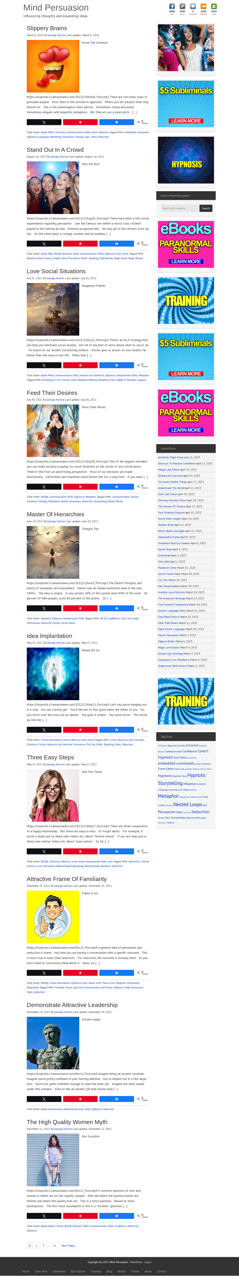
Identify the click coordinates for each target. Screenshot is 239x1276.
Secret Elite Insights (170, 518)
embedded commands (136, 132)
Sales (94, 136)
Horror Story (206, 769)
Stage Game (120, 258)
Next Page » (68, 1245)
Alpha (44, 1109)
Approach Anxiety (176, 745)
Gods (73, 380)
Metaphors (104, 380)
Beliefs (58, 253)
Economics (191, 757)
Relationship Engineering (70, 866)
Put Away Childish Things (172, 482)
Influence (103, 132)
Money (169, 805)
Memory (193, 790)
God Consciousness (89, 987)
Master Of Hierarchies (55, 514)
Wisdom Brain (166, 524)
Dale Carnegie (136, 739)
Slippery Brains (47, 28)
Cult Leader (132, 618)
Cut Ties (163, 580)
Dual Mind (179, 757)
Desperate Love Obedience (173, 659)
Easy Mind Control (168, 616)
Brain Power (44, 258)
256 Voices (162, 745)
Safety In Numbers (126, 380)
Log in (147, 1262)
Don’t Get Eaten (167, 494)
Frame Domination (51, 739)
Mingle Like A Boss (169, 469)
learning (173, 789)
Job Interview (65, 744)
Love (110, 861)
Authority (69, 1109)
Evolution (206, 763)
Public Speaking (90, 258)
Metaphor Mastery (87, 380)
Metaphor (143, 375)
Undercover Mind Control (172, 666)
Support (142, 380)
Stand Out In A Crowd (55, 149)
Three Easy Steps (50, 757)
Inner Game (122, 253)
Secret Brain (165, 549)
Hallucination (186, 769)
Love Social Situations (56, 271)
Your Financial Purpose (171, 512)
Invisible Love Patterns (171, 592)
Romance (106, 866)
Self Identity (106, 258)
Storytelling (100, 501)
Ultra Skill (164, 561)
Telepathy (170, 822)
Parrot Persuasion (168, 635)
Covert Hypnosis (119, 739)
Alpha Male (47, 132)
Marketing (55, 136)
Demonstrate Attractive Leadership (72, 1005)
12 (54, 1245)
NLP (113, 380)
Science (187, 812)
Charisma (59, 132)
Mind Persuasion (56, 7)
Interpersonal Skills (126, 375)
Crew (58, 380)
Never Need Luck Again (171, 531)
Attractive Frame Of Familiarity (67, 879)
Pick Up (90, 744)
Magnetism (33, 987)
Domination (33, 623)
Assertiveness (55, 1109)
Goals (177, 768)
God (75, 987)
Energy (198, 764)
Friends (66, 380)
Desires (134, 496)
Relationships (92, 866)
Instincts (31, 866)
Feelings (42, 501)
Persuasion (68, 136)
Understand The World (171, 488)
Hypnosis (46, 618)
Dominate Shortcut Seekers (174, 543)
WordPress (136, 1262)
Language (43, 136)
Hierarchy (46, 623)
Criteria (145, 861)
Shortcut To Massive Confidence (177, 463)
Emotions (32, 501)
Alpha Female (55, 1226)
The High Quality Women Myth (67, 1122)
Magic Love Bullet (169, 647)
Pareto (56, 623)
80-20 (103, 618)
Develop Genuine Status (172, 500)
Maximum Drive (167, 567)
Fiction (42, 744)
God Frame (106, 987)
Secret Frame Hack (169, 574)
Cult (123, 618)
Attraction (134, 861)
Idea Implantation (49, 635)
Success (162, 822)
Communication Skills (78, 132)
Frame (68, 987)
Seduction (103, 136)
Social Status (68, 623)
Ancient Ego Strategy (170, 653)
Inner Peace (102, 983)
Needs (64, 501)
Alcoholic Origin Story (170, 457)
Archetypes (48, 380)
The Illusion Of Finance (171, 506)
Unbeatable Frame (169, 537)
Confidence (114, 618)
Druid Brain (164, 555)
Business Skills (71, 253)
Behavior (31, 258)
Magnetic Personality (127, 983)
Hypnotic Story (180, 776)
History (196, 769)
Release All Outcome (170, 475)
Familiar (59, 987)
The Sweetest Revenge (171, 598)
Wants (111, 501)
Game (94, 132)
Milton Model (196, 797)
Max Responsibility (169, 586)
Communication (120, 496)
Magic (186, 789)
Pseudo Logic (82, 136)
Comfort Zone (59, 258)
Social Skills (164, 817)
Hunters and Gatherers (91, 375)
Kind (127, 987)
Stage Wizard (135, 258)
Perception (74, 258)
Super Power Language (171, 629)
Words (119, 501)
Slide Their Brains (168, 623)
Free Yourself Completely (173, 604)
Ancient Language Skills (172, 610)
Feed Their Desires (52, 392)
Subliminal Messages (195, 817)
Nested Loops (187, 804)
